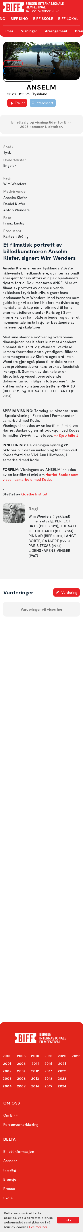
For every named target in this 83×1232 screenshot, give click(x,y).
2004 (7, 1086)
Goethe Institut (34, 494)
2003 (7, 1078)
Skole (8, 1198)
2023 (62, 1078)
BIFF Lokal (68, 18)
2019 (48, 1086)
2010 (35, 1056)
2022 (62, 1071)
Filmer (7, 31)
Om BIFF (10, 1115)
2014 (35, 1086)
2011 (35, 1063)
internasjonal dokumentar (28, 70)
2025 (76, 1056)
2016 (48, 1063)
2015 (48, 1056)
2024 (62, 1086)
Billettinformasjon (18, 1151)
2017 (48, 1071)
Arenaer (10, 1160)
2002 (7, 1071)
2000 (7, 1056)
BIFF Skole (43, 18)
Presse (9, 1188)
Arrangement (56, 31)
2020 (62, 1056)
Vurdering (68, 592)
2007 (21, 1071)
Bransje (9, 1179)
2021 (62, 1063)
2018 (48, 1078)
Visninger (29, 31)
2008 (21, 1078)
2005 (21, 1056)
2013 (35, 1078)
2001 (7, 1063)
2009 (21, 1086)
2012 (35, 1071)
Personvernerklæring (21, 1124)
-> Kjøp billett (66, 435)
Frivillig (9, 1170)
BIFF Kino (19, 18)
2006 (21, 1063)
